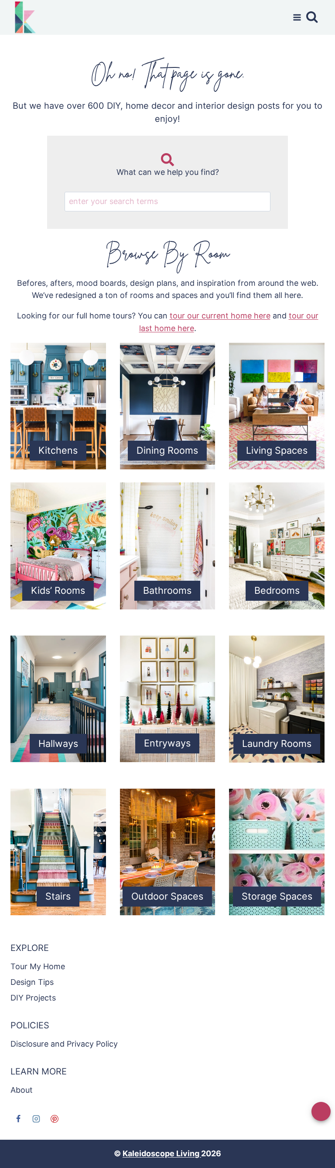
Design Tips (32, 982)
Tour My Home (37, 966)
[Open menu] (295, 17)
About (21, 1089)
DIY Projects (33, 997)
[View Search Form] (315, 17)
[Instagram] (36, 1119)
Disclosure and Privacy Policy (64, 1043)
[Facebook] (18, 1119)
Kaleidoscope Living (162, 1153)
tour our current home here (220, 315)
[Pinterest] (54, 1119)
